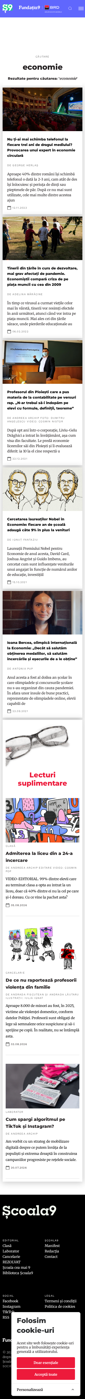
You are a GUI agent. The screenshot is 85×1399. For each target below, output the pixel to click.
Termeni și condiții (60, 1301)
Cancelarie (11, 1256)
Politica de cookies (60, 1306)
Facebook (10, 1301)
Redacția (52, 1251)
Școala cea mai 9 (16, 1267)
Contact (51, 1256)
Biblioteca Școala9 (18, 1273)
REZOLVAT (11, 1262)
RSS (6, 1317)
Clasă (7, 1245)
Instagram (11, 1306)
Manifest (52, 1245)
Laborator (11, 1251)
